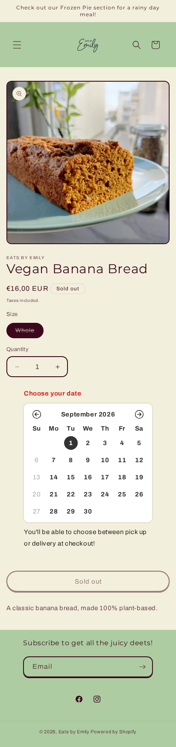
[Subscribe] (142, 666)
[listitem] (70, 443)
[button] (17, 44)
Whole (29, 332)
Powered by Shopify (114, 731)
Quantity (17, 349)
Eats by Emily (74, 731)
